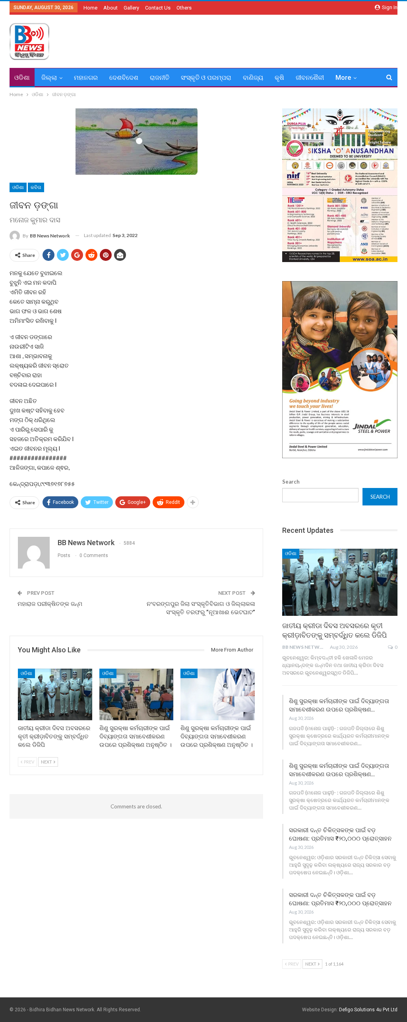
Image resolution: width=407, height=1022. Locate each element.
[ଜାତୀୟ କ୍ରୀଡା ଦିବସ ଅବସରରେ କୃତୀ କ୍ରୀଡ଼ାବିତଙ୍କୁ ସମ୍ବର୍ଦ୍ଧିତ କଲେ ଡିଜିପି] (55, 695)
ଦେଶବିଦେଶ (123, 77)
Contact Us (158, 8)
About (110, 8)
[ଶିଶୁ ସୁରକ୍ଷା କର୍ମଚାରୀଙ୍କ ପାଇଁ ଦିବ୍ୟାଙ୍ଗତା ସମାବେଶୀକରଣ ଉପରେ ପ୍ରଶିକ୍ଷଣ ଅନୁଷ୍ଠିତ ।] (136, 695)
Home (90, 8)
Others (184, 8)
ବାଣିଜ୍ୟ (253, 77)
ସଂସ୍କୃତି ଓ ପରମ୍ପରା (206, 77)
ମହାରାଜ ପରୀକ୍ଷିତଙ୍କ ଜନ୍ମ (49, 603)
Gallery (131, 8)
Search (291, 481)
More (343, 77)
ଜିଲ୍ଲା (49, 77)
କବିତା (36, 187)
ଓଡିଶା (22, 77)
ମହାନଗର (86, 77)
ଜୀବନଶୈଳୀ (310, 77)
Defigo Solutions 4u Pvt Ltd (368, 1009)
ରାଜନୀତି (159, 77)
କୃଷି (279, 77)
